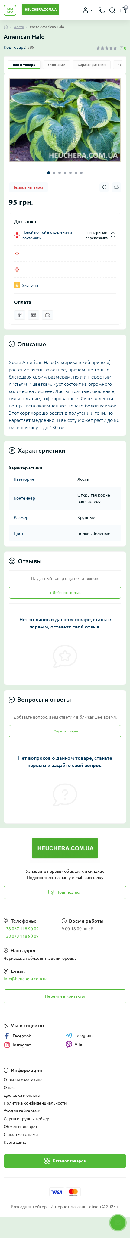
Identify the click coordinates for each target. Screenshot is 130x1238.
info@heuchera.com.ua (25, 978)
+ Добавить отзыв (65, 592)
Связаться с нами (21, 1134)
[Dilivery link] (113, 235)
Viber (80, 1044)
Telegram (84, 1035)
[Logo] (40, 10)
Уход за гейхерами (22, 1111)
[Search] (112, 10)
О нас (9, 1087)
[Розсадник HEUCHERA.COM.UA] (65, 849)
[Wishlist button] (104, 187)
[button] (48, 172)
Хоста (19, 27)
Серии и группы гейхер (26, 1118)
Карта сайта (15, 1142)
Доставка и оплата (22, 1095)
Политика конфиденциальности (35, 1103)
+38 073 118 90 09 (21, 936)
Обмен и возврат (20, 1126)
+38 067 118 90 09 (21, 928)
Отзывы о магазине (23, 1079)
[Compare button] (116, 187)
